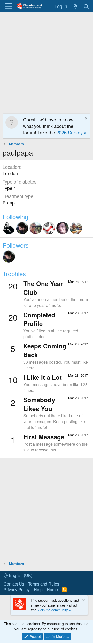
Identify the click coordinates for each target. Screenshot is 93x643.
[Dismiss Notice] (85, 119)
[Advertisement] (46, 61)
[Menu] (8, 6)
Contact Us (14, 584)
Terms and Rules (43, 584)
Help (38, 590)
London (10, 173)
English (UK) (20, 575)
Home (52, 590)
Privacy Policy (17, 590)
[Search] (86, 6)
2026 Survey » (71, 132)
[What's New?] (75, 6)
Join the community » (54, 609)
